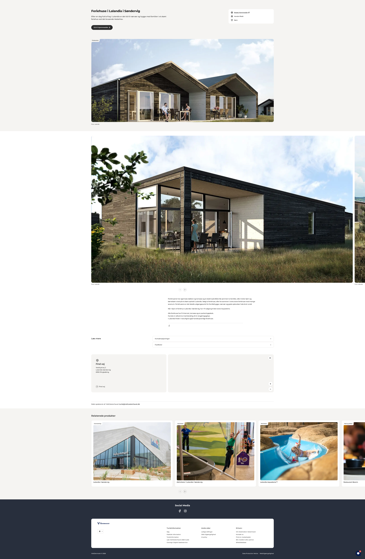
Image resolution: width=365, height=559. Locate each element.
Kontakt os (239, 534)
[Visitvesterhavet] (103, 523)
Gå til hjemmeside (101, 27)
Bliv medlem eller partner (245, 540)
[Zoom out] (270, 389)
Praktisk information (174, 534)
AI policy (204, 537)
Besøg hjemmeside (241, 12)
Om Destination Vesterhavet (246, 532)
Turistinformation (173, 537)
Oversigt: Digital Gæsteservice (177, 542)
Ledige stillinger (207, 532)
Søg (168, 532)
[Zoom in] (270, 384)
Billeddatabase (241, 542)
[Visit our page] (179, 511)
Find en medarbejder (243, 537)
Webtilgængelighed (267, 553)
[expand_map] (270, 358)
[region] (221, 373)
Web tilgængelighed (208, 534)
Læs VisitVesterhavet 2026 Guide (178, 540)
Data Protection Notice (250, 553)
